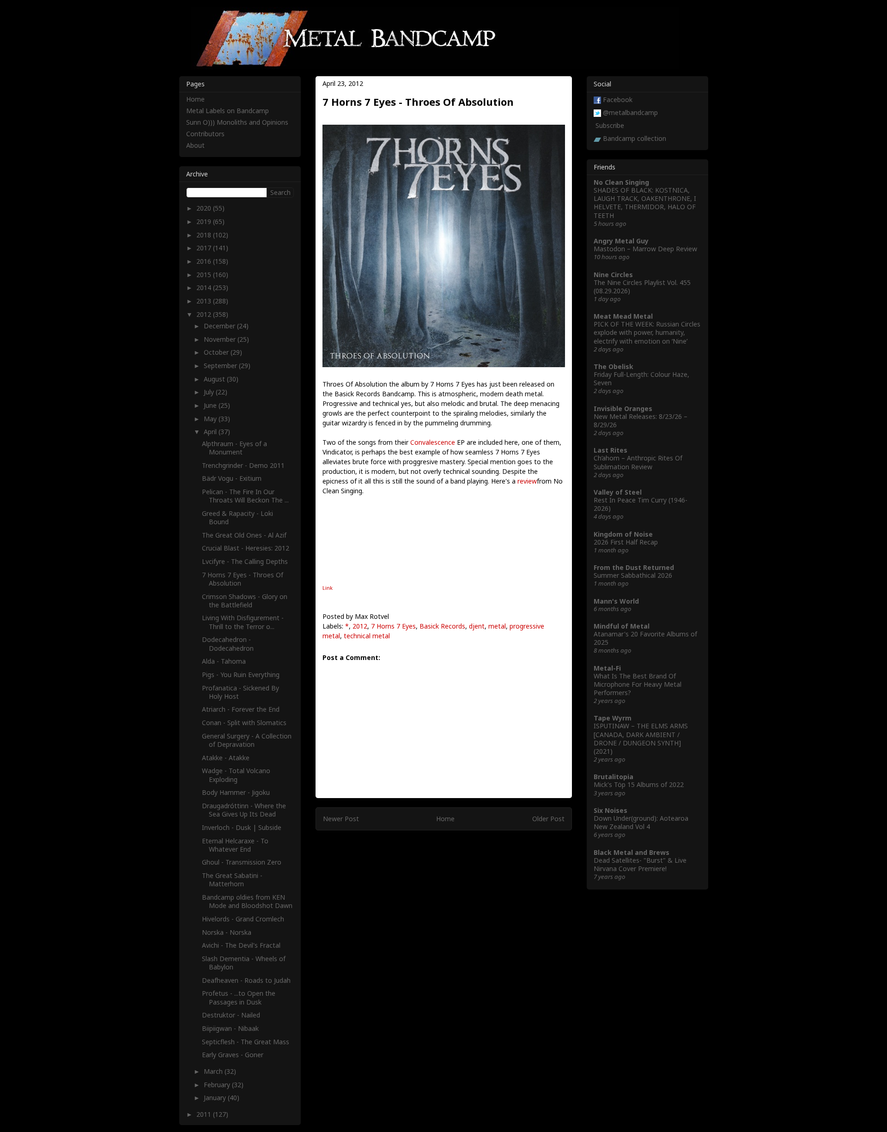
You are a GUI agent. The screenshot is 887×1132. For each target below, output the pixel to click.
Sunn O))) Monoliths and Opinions (237, 122)
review (527, 481)
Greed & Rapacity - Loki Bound (237, 517)
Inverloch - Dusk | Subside (241, 827)
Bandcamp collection (634, 138)
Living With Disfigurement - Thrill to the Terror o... (243, 621)
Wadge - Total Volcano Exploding (236, 774)
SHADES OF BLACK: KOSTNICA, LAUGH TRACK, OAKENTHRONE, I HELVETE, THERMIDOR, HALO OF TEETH (645, 203)
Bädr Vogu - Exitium (231, 478)
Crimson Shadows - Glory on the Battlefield (244, 600)
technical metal (367, 635)
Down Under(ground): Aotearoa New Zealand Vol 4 (641, 822)
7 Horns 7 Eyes (393, 626)
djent (477, 626)
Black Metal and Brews (631, 852)
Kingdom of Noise (623, 534)
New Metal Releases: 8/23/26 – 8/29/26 (640, 420)
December (220, 325)
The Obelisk (613, 366)
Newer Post (341, 818)
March (214, 1071)
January (216, 1097)
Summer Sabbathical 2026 (633, 575)
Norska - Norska (226, 932)
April (211, 431)
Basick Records (442, 626)
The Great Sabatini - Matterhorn (232, 879)
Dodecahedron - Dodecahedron (228, 643)
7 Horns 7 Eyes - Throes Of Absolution (242, 578)
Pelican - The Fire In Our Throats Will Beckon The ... (245, 495)
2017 (204, 247)
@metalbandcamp (630, 112)
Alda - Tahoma (224, 661)
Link (327, 587)
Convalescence (432, 442)
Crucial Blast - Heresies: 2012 (245, 548)
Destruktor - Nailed (231, 1015)
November (220, 339)
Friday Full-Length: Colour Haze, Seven (641, 378)
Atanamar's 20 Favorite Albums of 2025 (645, 638)
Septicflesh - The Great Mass (245, 1041)
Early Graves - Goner (232, 1054)
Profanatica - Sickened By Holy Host (240, 692)
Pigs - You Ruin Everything (240, 674)
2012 (359, 626)
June (211, 405)
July (210, 391)
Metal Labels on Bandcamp (227, 110)
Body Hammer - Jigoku (236, 792)
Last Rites (610, 450)
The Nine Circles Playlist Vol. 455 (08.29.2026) (642, 286)
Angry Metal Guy (621, 240)
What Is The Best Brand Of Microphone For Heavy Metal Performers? (637, 684)
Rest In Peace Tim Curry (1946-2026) (640, 504)
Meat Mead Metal (623, 316)
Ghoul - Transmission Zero (241, 862)
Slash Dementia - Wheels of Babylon (244, 962)
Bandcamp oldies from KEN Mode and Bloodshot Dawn (247, 901)
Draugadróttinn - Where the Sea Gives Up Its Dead (244, 809)
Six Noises (610, 810)
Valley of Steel (618, 492)
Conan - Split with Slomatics (244, 722)
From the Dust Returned (634, 567)
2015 (204, 274)
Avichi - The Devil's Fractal (241, 945)
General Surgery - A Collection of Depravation (247, 740)
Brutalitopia (613, 776)
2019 (204, 221)
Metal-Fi (607, 668)
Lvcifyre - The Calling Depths (245, 561)
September (221, 365)
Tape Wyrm (613, 718)
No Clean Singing (621, 182)
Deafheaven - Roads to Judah (246, 980)
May (211, 418)
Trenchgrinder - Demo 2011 (243, 465)
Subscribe (609, 125)
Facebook (617, 99)
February (218, 1084)
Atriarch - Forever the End (240, 709)
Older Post (548, 818)
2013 (204, 301)
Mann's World (616, 601)
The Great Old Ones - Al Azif (244, 535)
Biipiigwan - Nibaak (230, 1028)
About (195, 145)
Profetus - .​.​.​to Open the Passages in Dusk (238, 997)
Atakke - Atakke (225, 757)
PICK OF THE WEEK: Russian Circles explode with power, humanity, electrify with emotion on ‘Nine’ (647, 332)
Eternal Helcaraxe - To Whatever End (235, 845)
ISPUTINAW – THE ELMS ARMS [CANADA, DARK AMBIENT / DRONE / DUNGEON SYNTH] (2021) (641, 738)
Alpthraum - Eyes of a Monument (234, 447)
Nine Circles (613, 274)
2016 (204, 261)
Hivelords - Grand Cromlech (243, 918)
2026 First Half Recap (626, 542)
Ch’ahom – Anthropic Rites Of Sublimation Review (638, 462)
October (217, 352)
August (215, 379)
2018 (204, 234)
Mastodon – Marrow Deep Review (645, 248)
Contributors (205, 133)
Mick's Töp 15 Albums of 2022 (639, 784)
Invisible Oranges (623, 408)
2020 (204, 208)
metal (497, 626)
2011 (204, 1114)
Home (445, 818)
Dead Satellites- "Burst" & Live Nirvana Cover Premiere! (640, 864)
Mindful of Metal (622, 626)
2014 (204, 287)
